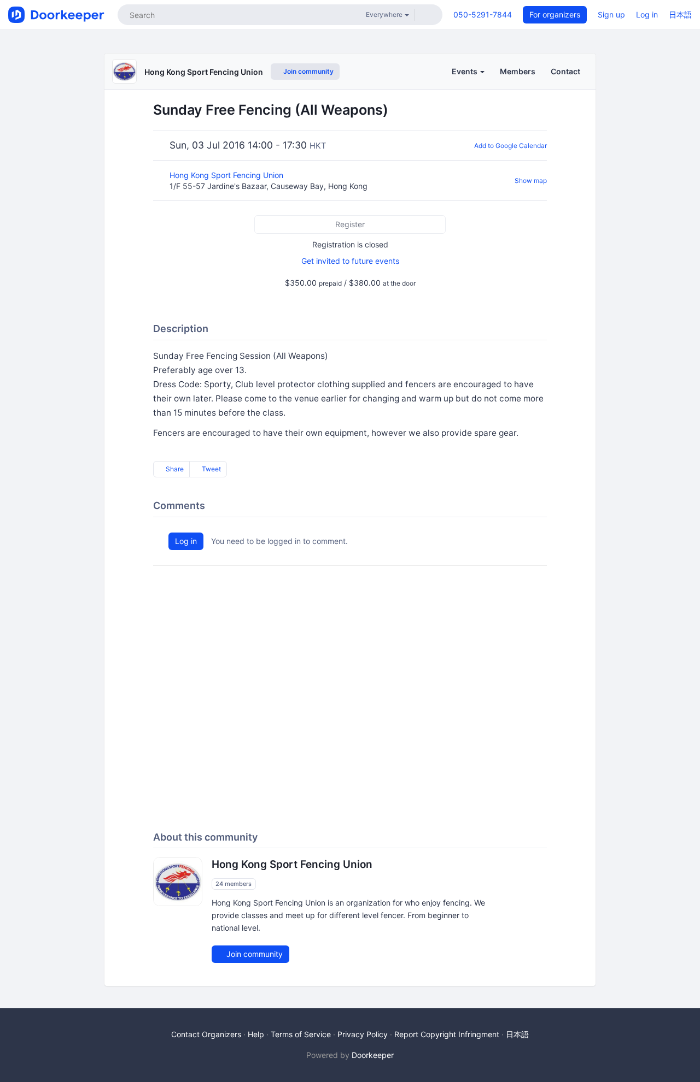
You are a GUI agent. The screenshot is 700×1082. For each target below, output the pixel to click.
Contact (565, 71)
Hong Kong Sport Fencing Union (203, 71)
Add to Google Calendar (510, 145)
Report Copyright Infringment (446, 1034)
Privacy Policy (362, 1034)
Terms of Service (301, 1034)
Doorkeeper (373, 1055)
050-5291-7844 (482, 14)
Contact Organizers (206, 1034)
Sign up (611, 14)
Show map (531, 180)
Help (256, 1034)
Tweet (210, 469)
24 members (233, 884)
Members (517, 71)
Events (465, 71)
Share (174, 469)
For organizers (554, 14)
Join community (308, 71)
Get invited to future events (350, 260)
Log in (647, 14)
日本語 (680, 14)
